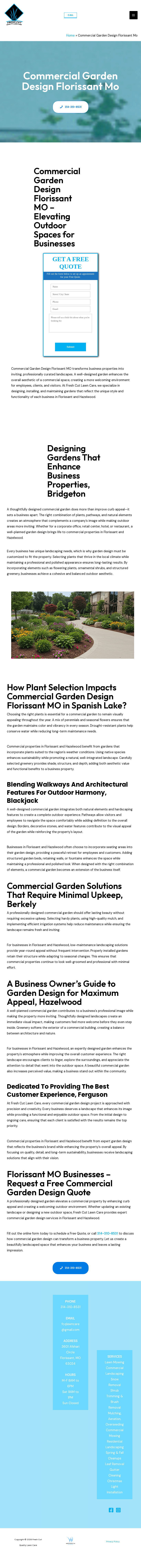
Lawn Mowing (114, 1362)
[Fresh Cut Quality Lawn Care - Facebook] (111, 1510)
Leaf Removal (114, 1464)
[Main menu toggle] (133, 15)
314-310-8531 (107, 1233)
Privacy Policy (113, 1541)
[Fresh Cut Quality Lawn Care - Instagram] (118, 1510)
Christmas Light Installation (115, 1487)
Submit (70, 347)
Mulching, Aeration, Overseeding (115, 1419)
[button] (70, 15)
